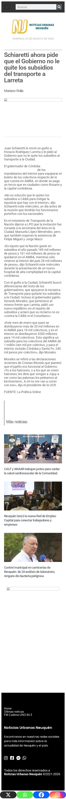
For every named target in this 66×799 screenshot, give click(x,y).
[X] (8, 794)
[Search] (59, 7)
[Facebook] (41, 794)
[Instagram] (57, 794)
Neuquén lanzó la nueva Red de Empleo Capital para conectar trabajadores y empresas (30, 520)
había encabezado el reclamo (26, 168)
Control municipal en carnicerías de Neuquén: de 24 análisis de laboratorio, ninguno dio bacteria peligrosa (29, 572)
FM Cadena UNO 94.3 (18, 714)
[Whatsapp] (25, 794)
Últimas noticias (14, 711)
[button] (7, 7)
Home (8, 708)
